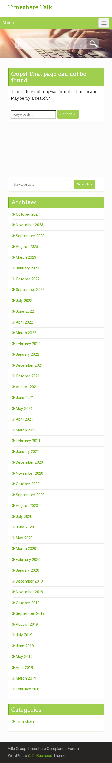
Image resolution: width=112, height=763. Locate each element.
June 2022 (25, 311)
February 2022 (28, 343)
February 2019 (28, 689)
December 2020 (29, 462)
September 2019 (30, 613)
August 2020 (27, 505)
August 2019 (27, 624)
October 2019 (28, 602)
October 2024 (28, 214)
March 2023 (26, 257)
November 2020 (29, 473)
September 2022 (30, 289)
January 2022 (27, 354)
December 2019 (29, 581)
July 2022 (24, 300)
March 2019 (26, 678)
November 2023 (29, 225)
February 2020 (28, 559)
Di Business (41, 755)
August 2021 (27, 387)
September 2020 (30, 495)
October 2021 (28, 376)
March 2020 (26, 548)
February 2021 (28, 440)
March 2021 (26, 430)
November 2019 (29, 592)
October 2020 (28, 484)
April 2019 (24, 667)
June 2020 (25, 527)
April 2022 (24, 322)
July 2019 (24, 635)
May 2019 (24, 656)
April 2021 (24, 419)
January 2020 (27, 570)
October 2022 (28, 279)
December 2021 (29, 365)
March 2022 (26, 333)
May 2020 (24, 538)
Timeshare (25, 721)
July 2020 (24, 516)
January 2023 (27, 268)
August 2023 (27, 246)
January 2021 (27, 451)
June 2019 (25, 646)
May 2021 (24, 408)
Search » (67, 114)
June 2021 (25, 397)
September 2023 (30, 236)
